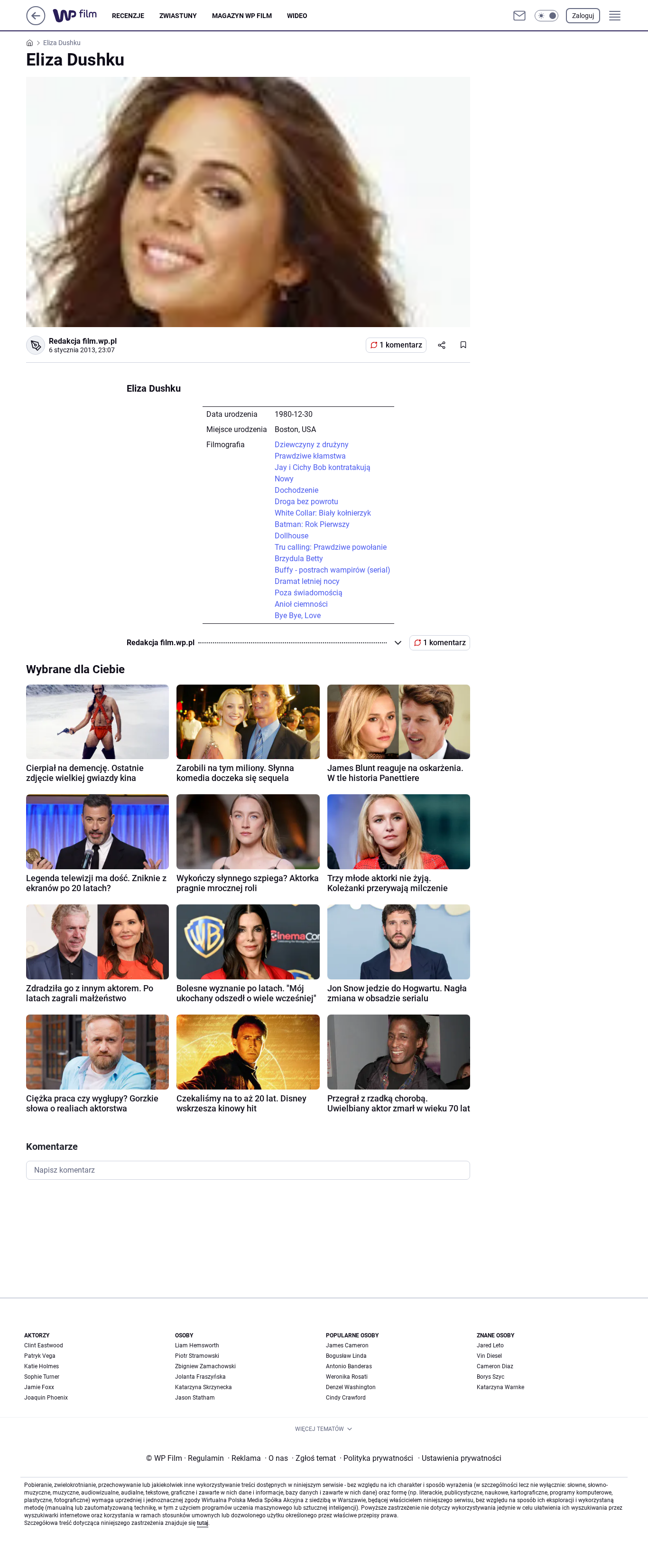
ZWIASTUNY (178, 15)
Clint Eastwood (43, 1345)
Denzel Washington (351, 1387)
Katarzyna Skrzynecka (203, 1387)
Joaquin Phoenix (46, 1397)
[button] (546, 15)
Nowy (284, 478)
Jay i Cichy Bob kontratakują (322, 467)
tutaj (202, 1523)
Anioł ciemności (301, 604)
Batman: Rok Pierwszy (312, 524)
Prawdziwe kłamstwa (310, 456)
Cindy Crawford (346, 1397)
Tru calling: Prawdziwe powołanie (331, 547)
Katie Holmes (41, 1366)
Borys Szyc (490, 1376)
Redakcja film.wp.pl (83, 341)
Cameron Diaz (495, 1366)
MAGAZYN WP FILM (242, 15)
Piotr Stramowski (197, 1356)
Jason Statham (195, 1397)
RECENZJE (128, 15)
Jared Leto (490, 1345)
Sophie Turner (41, 1376)
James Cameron (347, 1345)
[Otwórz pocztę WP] (519, 15)
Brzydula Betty (299, 558)
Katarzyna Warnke (500, 1387)
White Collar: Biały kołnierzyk (323, 512)
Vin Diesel (489, 1356)
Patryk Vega (40, 1356)
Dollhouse (291, 535)
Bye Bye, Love (298, 615)
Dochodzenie (296, 490)
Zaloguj (583, 15)
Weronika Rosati (347, 1376)
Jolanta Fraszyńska (200, 1376)
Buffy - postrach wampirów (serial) (332, 569)
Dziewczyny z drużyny (312, 444)
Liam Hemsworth (197, 1345)
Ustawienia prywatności (459, 1458)
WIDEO (297, 15)
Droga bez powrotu (306, 501)
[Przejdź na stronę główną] (36, 22)
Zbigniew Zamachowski (205, 1366)
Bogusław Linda (346, 1356)
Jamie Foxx (39, 1387)
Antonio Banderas (349, 1366)
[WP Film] (82, 15)
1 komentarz (401, 344)
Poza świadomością (309, 592)
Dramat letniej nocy (307, 581)
